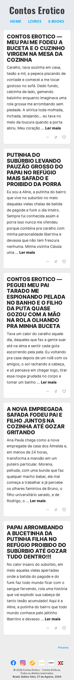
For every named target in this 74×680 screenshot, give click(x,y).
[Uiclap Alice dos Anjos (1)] (32, 662)
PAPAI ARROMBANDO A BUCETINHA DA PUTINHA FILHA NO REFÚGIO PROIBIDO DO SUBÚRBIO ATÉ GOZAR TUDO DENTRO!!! (36, 542)
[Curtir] (64, 137)
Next (63, 647)
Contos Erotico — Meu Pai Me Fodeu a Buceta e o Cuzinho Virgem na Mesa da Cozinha (36, 48)
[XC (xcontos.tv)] (51, 662)
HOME (15, 21)
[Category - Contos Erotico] (60, 662)
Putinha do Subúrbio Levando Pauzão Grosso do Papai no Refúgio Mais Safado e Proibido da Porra (35, 169)
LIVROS (34, 21)
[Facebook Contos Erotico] (13, 662)
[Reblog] (56, 137)
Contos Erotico (37, 10)
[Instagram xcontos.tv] (22, 662)
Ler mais (53, 128)
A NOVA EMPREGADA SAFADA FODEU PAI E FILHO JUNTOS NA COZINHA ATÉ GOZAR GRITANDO (36, 420)
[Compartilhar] (48, 137)
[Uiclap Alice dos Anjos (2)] (41, 662)
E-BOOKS (56, 21)
